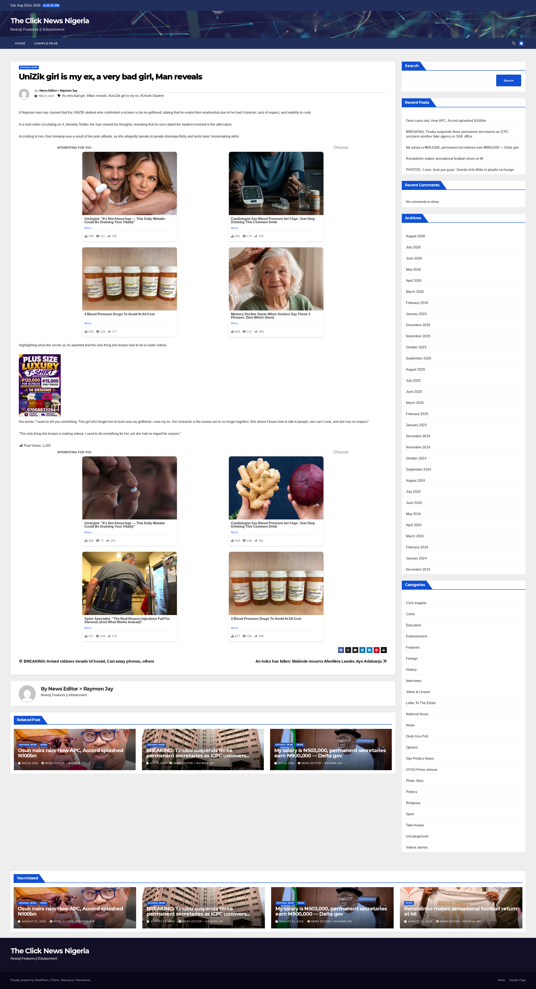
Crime (410, 614)
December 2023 (418, 569)
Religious (413, 803)
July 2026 (413, 247)
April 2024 (414, 525)
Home (20, 43)
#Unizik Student (152, 95)
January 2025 (416, 425)
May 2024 (413, 514)
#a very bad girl (73, 95)
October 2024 (416, 458)
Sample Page (46, 43)
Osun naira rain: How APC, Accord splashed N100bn (70, 753)
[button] (513, 43)
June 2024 (414, 503)
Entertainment (416, 636)
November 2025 (418, 336)
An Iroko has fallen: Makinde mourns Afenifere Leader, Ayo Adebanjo (319, 661)
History (411, 669)
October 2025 (416, 347)
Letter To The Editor (421, 703)
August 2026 (415, 236)
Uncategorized (417, 836)
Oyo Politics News (420, 758)
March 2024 (415, 536)
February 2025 (417, 414)
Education (413, 625)
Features (413, 647)
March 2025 (415, 403)
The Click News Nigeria (49, 20)
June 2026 (414, 258)
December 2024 (418, 436)
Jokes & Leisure (418, 692)
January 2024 (416, 558)
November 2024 (418, 447)
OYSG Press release (422, 769)
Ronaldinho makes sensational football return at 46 (444, 158)
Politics (411, 792)
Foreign (412, 658)
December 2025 (418, 325)
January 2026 (416, 314)
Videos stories (417, 847)
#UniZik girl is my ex (123, 95)
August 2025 (415, 369)
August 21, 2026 (163, 921)
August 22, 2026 (34, 921)
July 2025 (413, 380)
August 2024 (415, 480)
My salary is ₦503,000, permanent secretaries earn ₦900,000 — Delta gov (330, 753)
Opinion (412, 747)
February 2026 (417, 303)
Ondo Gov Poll (417, 736)
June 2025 (414, 391)
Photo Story (415, 781)
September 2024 (418, 469)
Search (412, 66)
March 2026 (415, 291)
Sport (410, 814)
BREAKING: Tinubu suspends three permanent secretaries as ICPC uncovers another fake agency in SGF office (196, 755)
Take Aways (415, 825)
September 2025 (418, 358)
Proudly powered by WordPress (29, 980)
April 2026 (414, 280)
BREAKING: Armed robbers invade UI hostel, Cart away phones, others (88, 661)
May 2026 (413, 269)
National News (28, 67)
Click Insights (416, 603)
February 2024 (417, 547)
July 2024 (413, 491)
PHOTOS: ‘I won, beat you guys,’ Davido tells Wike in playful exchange (460, 169)
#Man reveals (97, 95)
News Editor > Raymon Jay (58, 90)
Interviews (413, 681)
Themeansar (82, 980)
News (44, 745)
